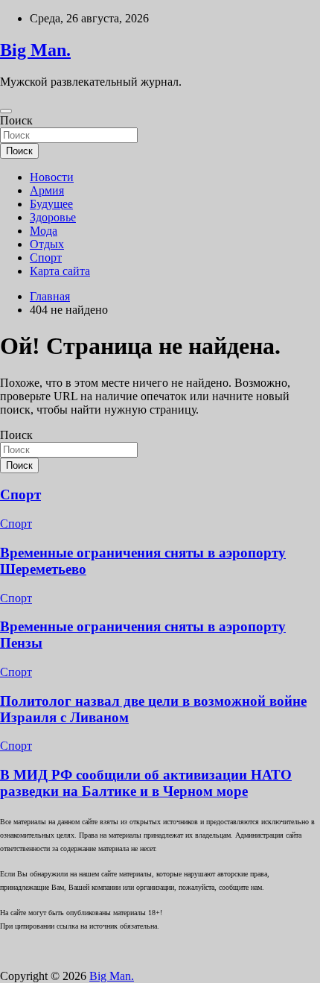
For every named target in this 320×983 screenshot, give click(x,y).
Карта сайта (60, 271)
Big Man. (35, 50)
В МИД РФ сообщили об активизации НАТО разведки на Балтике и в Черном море (146, 783)
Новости (52, 177)
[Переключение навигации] (6, 111)
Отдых (47, 244)
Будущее (51, 203)
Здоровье (53, 217)
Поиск (16, 120)
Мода (43, 230)
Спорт (46, 257)
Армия (47, 190)
